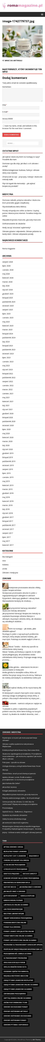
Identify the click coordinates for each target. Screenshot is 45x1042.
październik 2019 (8, 461)
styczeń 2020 (7, 449)
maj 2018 (6, 497)
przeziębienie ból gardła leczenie (17, 954)
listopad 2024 (7, 334)
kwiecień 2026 (7, 278)
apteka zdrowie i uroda (13, 847)
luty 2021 (5, 405)
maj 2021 (6, 397)
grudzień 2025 (7, 294)
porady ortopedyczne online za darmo (20, 940)
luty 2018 (5, 509)
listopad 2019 (7, 457)
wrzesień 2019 (8, 465)
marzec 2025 (7, 329)
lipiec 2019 (6, 473)
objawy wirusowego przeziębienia (18, 918)
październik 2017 (8, 525)
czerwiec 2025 (7, 318)
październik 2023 (8, 349)
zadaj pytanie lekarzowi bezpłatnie (18, 980)
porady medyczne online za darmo (18, 936)
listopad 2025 (7, 298)
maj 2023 (6, 365)
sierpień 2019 (7, 469)
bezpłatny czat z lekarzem (15, 856)
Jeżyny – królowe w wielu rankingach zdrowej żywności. (22, 832)
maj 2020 (6, 433)
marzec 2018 (7, 505)
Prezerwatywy (7, 808)
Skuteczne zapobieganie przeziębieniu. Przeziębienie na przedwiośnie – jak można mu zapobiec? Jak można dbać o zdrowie (22, 756)
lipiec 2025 (6, 314)
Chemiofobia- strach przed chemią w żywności (19, 773)
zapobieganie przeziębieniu (15, 994)
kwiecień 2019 (7, 485)
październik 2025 (8, 302)
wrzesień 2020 (8, 425)
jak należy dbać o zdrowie (14, 891)
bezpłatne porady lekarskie (15, 851)
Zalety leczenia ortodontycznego (14, 819)
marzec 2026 (7, 282)
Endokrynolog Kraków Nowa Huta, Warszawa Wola (20, 750)
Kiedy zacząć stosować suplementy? (16, 227)
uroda (4, 569)
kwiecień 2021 (7, 401)
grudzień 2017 (7, 517)
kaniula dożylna (27, 896)
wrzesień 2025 (8, 306)
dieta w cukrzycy (30, 874)
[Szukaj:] (22, 143)
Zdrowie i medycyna (10, 572)
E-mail (4, 112)
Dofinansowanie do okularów (13, 223)
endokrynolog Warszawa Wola (17, 883)
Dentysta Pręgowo (11, 874)
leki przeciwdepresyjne (13, 909)
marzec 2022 (7, 389)
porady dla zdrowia (12, 927)
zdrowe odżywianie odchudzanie (17, 1016)
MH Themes (37, 1040)
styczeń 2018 (7, 513)
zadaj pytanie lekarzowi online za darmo (21, 985)
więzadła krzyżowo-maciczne (16, 976)
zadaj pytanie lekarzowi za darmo (18, 989)
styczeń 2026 (7, 290)
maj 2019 (6, 481)
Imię (4, 105)
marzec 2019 (7, 489)
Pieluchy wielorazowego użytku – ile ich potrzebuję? (21, 798)
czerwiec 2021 (7, 393)
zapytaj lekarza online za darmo (17, 998)
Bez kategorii (7, 557)
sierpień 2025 (7, 310)
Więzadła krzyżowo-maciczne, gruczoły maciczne (21, 220)
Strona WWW (7, 119)
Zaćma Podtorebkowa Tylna (15, 1002)
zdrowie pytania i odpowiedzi (16, 1025)
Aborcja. (5, 770)
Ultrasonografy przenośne (15, 958)
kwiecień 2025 (7, 326)
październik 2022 (8, 377)
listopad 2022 (7, 373)
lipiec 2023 (6, 357)
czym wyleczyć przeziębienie (15, 869)
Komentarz (6, 87)
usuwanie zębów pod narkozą (16, 971)
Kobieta (5, 564)
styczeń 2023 (7, 369)
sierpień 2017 (7, 533)
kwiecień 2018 (7, 501)
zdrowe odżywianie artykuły (16, 1011)
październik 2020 (8, 421)
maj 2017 (6, 541)
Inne (4, 561)
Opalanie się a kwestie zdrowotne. (14, 815)
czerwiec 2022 (7, 385)
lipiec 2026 (6, 266)
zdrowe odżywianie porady (15, 1020)
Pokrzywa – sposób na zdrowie (13, 762)
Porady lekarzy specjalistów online (19, 931)
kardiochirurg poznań (13, 900)
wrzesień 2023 (8, 353)
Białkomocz (34, 856)
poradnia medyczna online (15, 923)
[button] (41, 14)
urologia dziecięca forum (14, 962)
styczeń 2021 (7, 409)
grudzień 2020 (7, 413)
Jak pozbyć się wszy (9, 787)
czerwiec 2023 (7, 361)
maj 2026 (6, 274)
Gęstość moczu (10, 887)
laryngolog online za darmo (16, 905)
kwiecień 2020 (7, 437)
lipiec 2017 (6, 537)
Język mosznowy (10, 896)
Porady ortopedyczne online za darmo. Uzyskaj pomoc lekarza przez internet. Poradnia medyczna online (21, 213)
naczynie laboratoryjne (14, 914)
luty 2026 (5, 286)
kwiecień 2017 (7, 545)
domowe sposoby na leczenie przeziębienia (21, 878)
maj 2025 (6, 322)
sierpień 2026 (7, 262)
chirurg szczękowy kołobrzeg (16, 860)
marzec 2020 (7, 441)
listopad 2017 (7, 521)
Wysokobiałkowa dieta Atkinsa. (14, 207)
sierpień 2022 (7, 381)
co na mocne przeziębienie (14, 865)
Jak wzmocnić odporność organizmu (15, 823)
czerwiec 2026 (7, 270)
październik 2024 (8, 337)
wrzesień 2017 (8, 529)
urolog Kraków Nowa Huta (15, 967)
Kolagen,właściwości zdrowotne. (14, 791)
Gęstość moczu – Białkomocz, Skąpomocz (17, 812)
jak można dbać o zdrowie (30, 887)
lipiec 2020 (6, 429)
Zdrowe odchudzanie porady (16, 1007)
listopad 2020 (7, 417)
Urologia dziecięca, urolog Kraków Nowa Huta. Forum (21, 766)
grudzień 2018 (7, 493)
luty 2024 (5, 342)
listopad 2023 (7, 345)
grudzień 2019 (7, 453)
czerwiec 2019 (7, 477)
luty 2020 (5, 445)
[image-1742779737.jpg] (22, 56)
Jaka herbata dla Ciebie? (11, 783)
